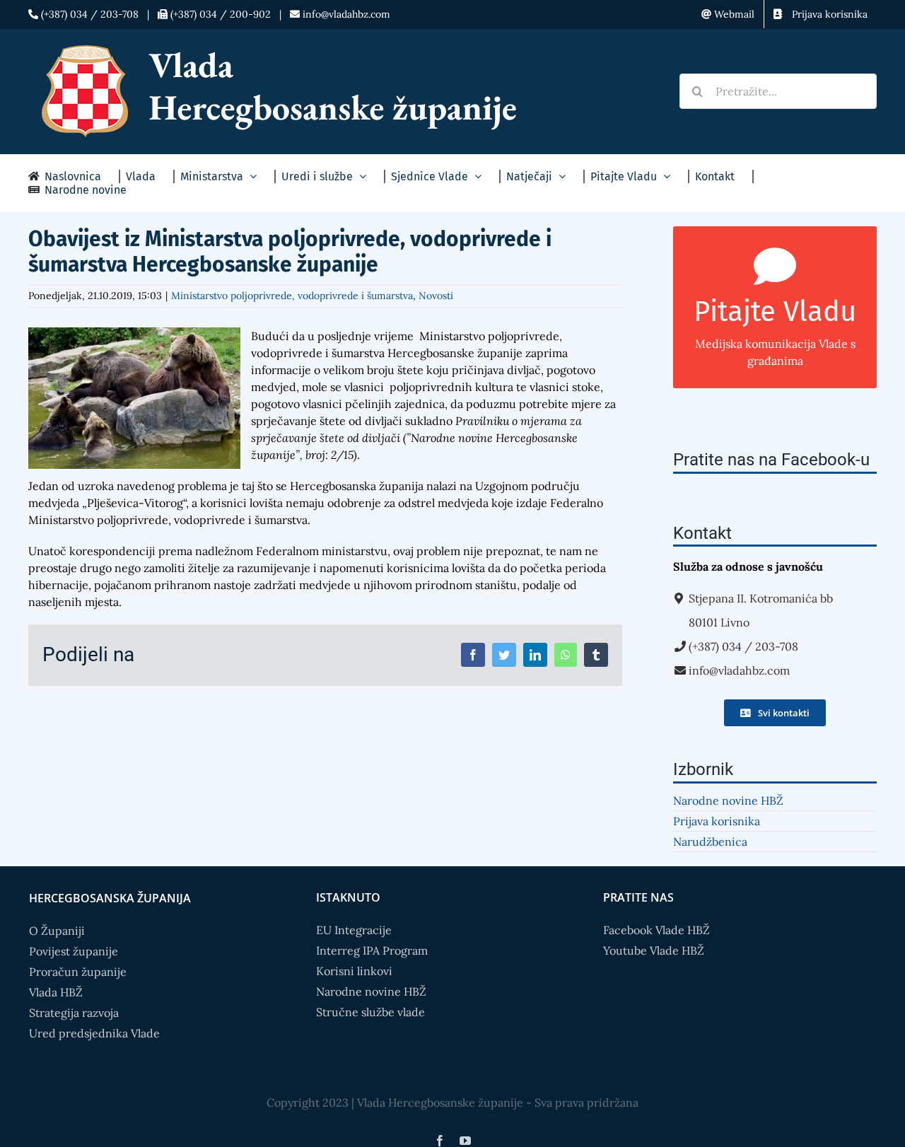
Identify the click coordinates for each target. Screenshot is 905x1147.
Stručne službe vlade (370, 1012)
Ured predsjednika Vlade (94, 1033)
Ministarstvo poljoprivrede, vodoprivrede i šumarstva (292, 295)
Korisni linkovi (354, 971)
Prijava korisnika (716, 821)
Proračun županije (78, 972)
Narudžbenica (710, 841)
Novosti (436, 295)
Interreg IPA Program (372, 950)
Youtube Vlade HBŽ (653, 950)
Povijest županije (73, 951)
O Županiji (57, 931)
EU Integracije (354, 930)
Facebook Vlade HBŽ (656, 930)
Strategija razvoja (74, 1013)
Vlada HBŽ (56, 992)
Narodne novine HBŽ (728, 800)
